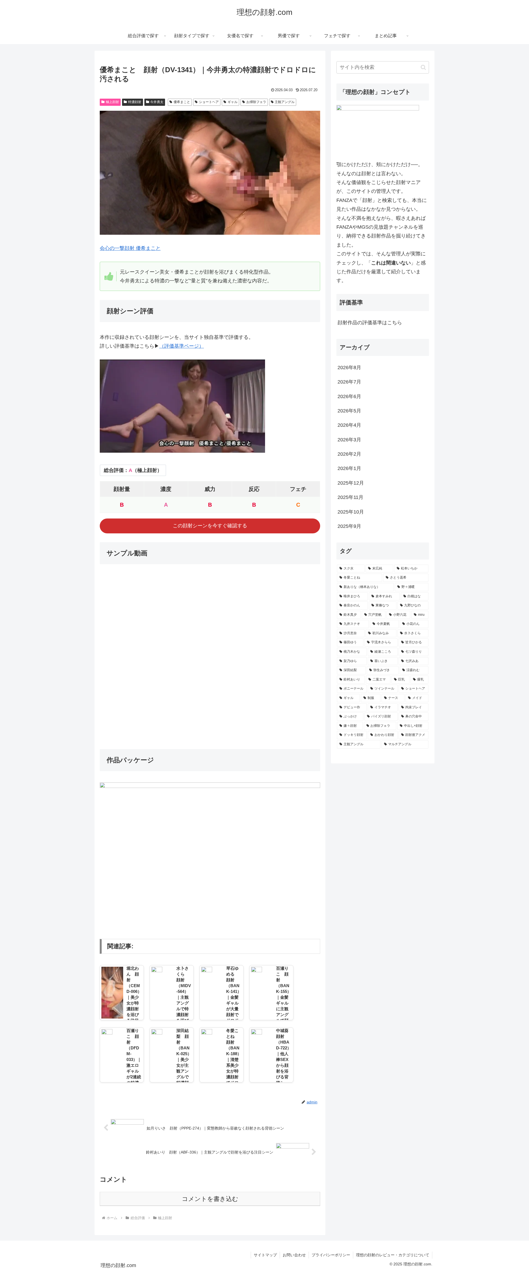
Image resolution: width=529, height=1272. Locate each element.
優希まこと (182, 102)
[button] (423, 67)
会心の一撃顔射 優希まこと (130, 248)
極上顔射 (112, 102)
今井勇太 (156, 102)
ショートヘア (209, 102)
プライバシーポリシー (331, 1255)
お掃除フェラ (256, 102)
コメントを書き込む (210, 1198)
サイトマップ (265, 1255)
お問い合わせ (294, 1255)
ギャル (232, 102)
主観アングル (285, 102)
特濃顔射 (134, 102)
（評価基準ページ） (181, 346)
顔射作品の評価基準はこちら (370, 322)
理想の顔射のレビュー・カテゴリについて (392, 1255)
